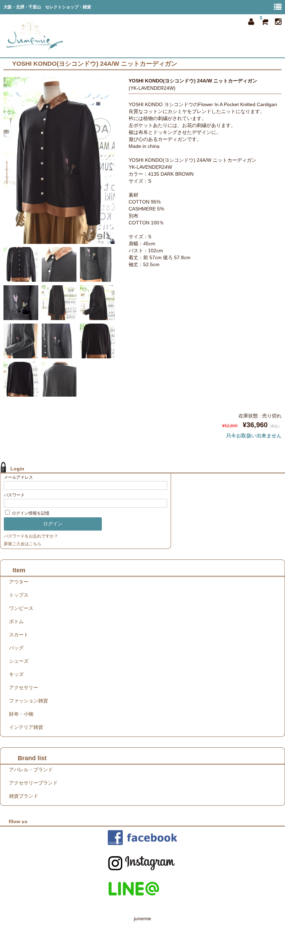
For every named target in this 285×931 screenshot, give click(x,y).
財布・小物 (21, 714)
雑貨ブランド (23, 796)
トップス (18, 595)
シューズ (18, 661)
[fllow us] (142, 837)
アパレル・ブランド (31, 769)
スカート (18, 634)
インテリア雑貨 (26, 727)
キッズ (16, 674)
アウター (18, 581)
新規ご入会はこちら (22, 543)
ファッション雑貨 (28, 700)
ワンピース (21, 608)
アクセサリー (23, 687)
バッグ (16, 648)
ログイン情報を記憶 (30, 513)
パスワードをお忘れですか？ (31, 536)
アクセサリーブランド (33, 783)
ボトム (16, 621)
